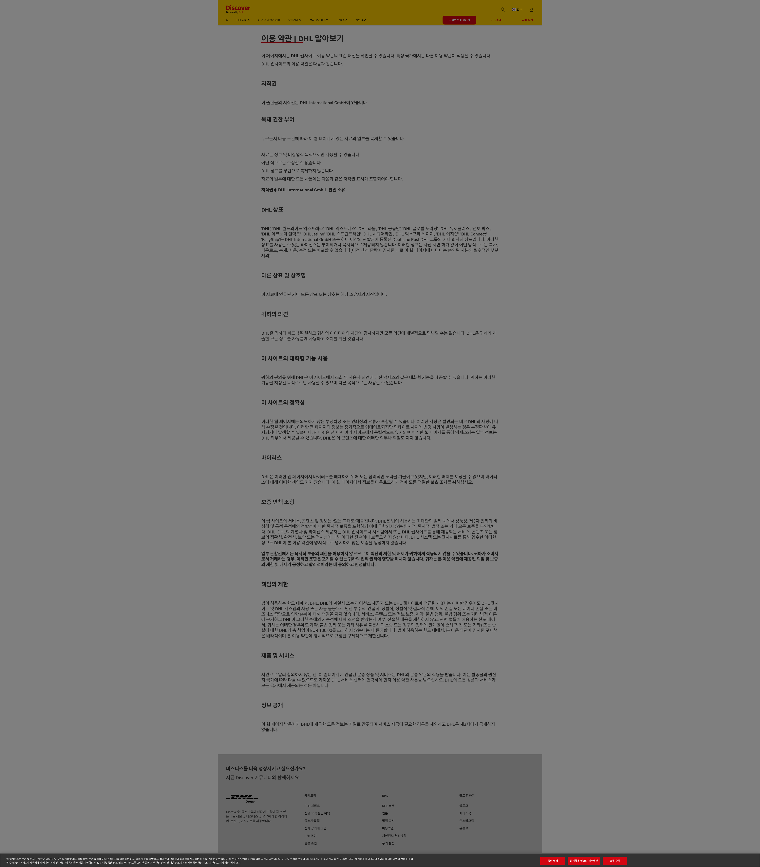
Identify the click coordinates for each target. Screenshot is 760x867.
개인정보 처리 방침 (219, 862)
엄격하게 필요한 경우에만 (584, 860)
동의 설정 (553, 860)
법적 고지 (235, 862)
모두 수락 (615, 860)
